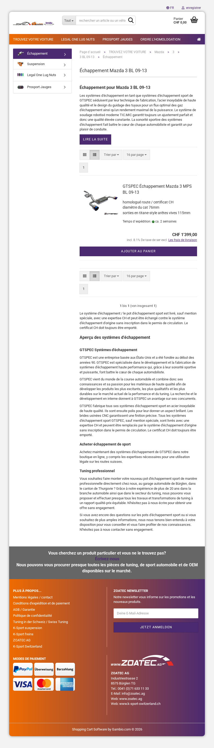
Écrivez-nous (107, 558)
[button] (170, 8)
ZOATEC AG (22, 640)
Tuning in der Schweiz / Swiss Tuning (40, 622)
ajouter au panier (138, 251)
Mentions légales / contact (32, 597)
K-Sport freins (23, 634)
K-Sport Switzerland (27, 646)
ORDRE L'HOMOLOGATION (160, 39)
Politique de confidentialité (32, 616)
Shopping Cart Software (89, 729)
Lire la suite (95, 139)
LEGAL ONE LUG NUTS (78, 39)
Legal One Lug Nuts (41, 75)
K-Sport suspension (27, 628)
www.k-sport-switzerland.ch (139, 704)
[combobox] (111, 155)
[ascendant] (199, 740)
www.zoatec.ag (130, 699)
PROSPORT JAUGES (118, 39)
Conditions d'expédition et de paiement (41, 603)
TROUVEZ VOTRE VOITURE (33, 39)
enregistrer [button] (193, 8)
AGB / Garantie (24, 610)
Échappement (36, 53)
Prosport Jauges (38, 87)
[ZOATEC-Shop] (33, 23)
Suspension (35, 64)
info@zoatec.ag (133, 693)
